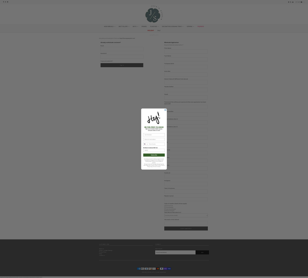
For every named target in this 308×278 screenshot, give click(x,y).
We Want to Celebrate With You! (150, 147)
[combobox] (145, 144)
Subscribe (154, 155)
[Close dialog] (165, 110)
